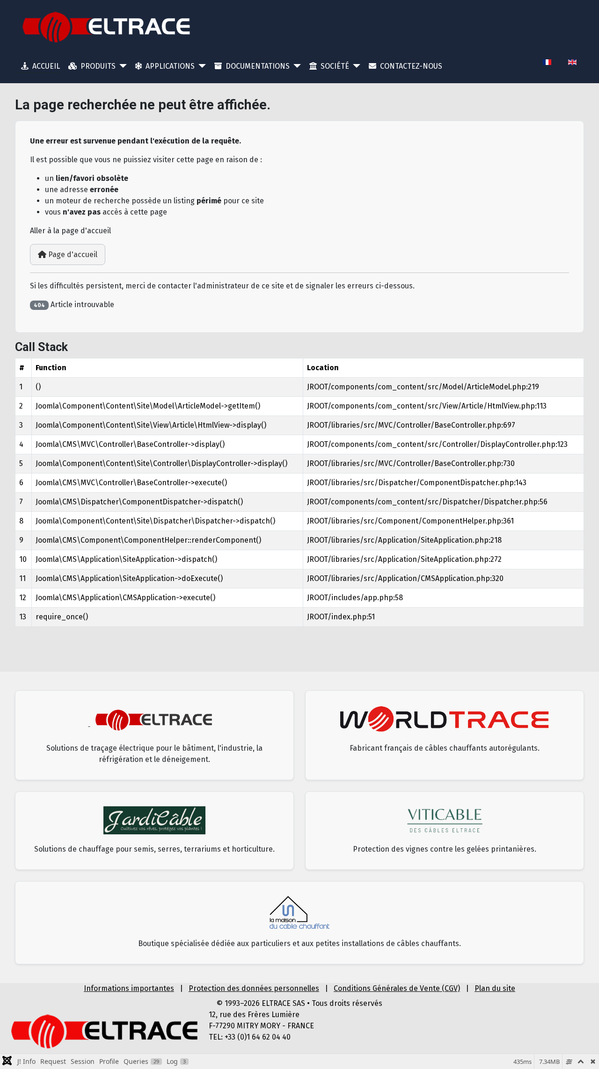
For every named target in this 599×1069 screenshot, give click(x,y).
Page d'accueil (71, 254)
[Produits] (121, 65)
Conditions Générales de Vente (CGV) (397, 988)
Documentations (258, 66)
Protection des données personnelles (254, 988)
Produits (98, 66)
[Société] (354, 65)
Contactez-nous (411, 66)
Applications (170, 66)
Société (335, 66)
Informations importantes (129, 988)
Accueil (46, 66)
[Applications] (200, 65)
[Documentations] (295, 65)
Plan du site (495, 988)
